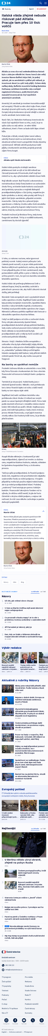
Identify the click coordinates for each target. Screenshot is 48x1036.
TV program (6, 977)
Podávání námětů (31, 1004)
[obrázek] (24, 237)
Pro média (29, 977)
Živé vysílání (6, 981)
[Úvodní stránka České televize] (11, 951)
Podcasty (5, 995)
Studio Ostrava (30, 990)
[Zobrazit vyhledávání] (40, 3)
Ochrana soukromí (15, 1032)
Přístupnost (28, 1032)
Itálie (14, 582)
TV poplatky (6, 986)
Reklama (28, 981)
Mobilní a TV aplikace (10, 1008)
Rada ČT (28, 995)
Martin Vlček (5, 31)
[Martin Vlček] (24, 49)
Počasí (4, 999)
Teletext (5, 990)
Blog (22, 582)
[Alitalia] (24, 435)
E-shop (4, 1004)
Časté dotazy (30, 1008)
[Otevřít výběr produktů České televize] (45, 3)
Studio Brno (29, 986)
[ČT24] (6, 3)
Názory (6, 582)
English (4, 1032)
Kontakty (28, 1013)
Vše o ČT (5, 1013)
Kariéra (27, 999)
